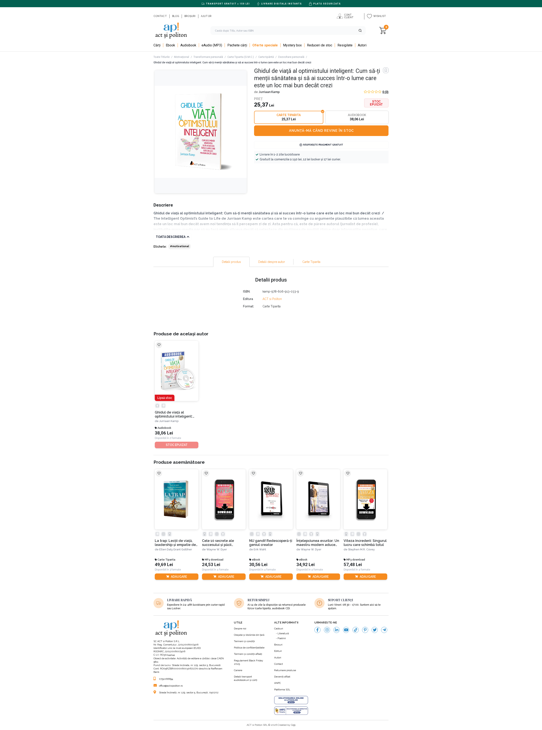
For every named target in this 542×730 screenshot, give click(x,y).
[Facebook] (317, 630)
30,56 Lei (258, 564)
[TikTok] (356, 630)
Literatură (283, 633)
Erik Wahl (260, 549)
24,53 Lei (211, 564)
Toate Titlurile (161, 56)
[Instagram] (327, 630)
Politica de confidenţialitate (249, 647)
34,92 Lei (305, 564)
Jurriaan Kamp (269, 92)
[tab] (231, 262)
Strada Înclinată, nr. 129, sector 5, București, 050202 (188, 692)
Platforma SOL (282, 689)
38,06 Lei (164, 433)
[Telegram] (384, 630)
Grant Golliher (182, 549)
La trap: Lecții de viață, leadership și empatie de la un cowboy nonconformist (175, 543)
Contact (278, 663)
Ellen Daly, (166, 549)
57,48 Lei (353, 564)
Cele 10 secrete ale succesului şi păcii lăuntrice (218, 543)
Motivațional (181, 56)
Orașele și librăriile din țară (249, 634)
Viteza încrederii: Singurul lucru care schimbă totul (365, 543)
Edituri (278, 651)
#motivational (179, 246)
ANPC (277, 682)
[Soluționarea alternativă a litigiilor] (291, 710)
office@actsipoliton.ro (171, 685)
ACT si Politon (272, 299)
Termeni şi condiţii (244, 641)
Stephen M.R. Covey (361, 549)
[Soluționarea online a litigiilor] (291, 700)
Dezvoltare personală (291, 56)
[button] (360, 30)
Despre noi (240, 628)
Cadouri (278, 628)
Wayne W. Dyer (216, 549)
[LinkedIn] (336, 630)
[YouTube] (346, 630)
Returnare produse (285, 670)
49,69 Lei (164, 564)
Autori (277, 657)
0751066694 (166, 678)
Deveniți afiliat (282, 676)
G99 (293, 724)
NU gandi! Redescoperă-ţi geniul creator (270, 543)
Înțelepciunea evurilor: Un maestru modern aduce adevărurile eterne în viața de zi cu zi (317, 543)
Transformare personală (208, 56)
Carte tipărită (266, 56)
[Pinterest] (365, 630)
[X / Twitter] (375, 630)
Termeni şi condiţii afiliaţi (248, 653)
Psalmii (282, 638)
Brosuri (278, 644)
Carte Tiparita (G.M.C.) (240, 56)
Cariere (238, 670)
